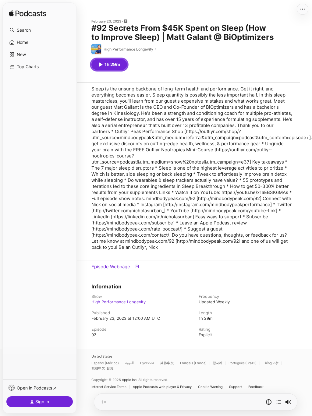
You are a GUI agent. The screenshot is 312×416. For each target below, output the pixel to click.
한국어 (217, 363)
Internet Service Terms (108, 387)
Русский (147, 363)
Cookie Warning (210, 387)
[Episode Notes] (268, 402)
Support (235, 387)
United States (101, 356)
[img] (27, 14)
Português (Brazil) (243, 363)
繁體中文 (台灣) (103, 368)
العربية (129, 363)
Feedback (256, 387)
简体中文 (167, 363)
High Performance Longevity (118, 301)
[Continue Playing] (278, 402)
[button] (40, 30)
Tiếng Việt (270, 363)
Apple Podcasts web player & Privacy (162, 387)
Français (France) (193, 363)
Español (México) (105, 363)
